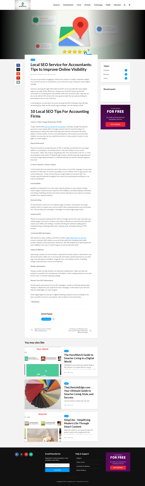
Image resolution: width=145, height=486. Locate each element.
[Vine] (31, 454)
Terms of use (80, 462)
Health (108, 5)
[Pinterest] (26, 454)
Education (117, 5)
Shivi (65, 372)
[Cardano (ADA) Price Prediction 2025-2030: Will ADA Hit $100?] (107, 95)
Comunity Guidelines (83, 466)
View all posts (46, 319)
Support (79, 458)
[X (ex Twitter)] (21, 454)
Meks (74, 481)
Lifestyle (87, 5)
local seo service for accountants (55, 127)
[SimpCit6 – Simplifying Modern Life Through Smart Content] (43, 427)
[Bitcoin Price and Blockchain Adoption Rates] (107, 113)
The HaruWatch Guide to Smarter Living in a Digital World (79, 358)
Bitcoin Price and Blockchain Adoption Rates (119, 113)
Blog (33, 59)
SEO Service (35, 302)
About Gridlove (81, 470)
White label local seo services (76, 238)
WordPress (85, 481)
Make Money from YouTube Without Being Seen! (118, 117)
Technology (98, 5)
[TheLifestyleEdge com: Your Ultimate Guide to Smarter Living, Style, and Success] (43, 394)
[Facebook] (17, 454)
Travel (79, 5)
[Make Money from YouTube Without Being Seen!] (107, 117)
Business (56, 5)
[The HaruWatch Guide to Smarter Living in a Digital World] (43, 362)
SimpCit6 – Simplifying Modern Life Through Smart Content (77, 423)
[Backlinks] (107, 105)
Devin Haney (34, 74)
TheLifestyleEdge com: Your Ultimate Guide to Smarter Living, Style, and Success (78, 392)
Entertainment (68, 5)
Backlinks (116, 103)
